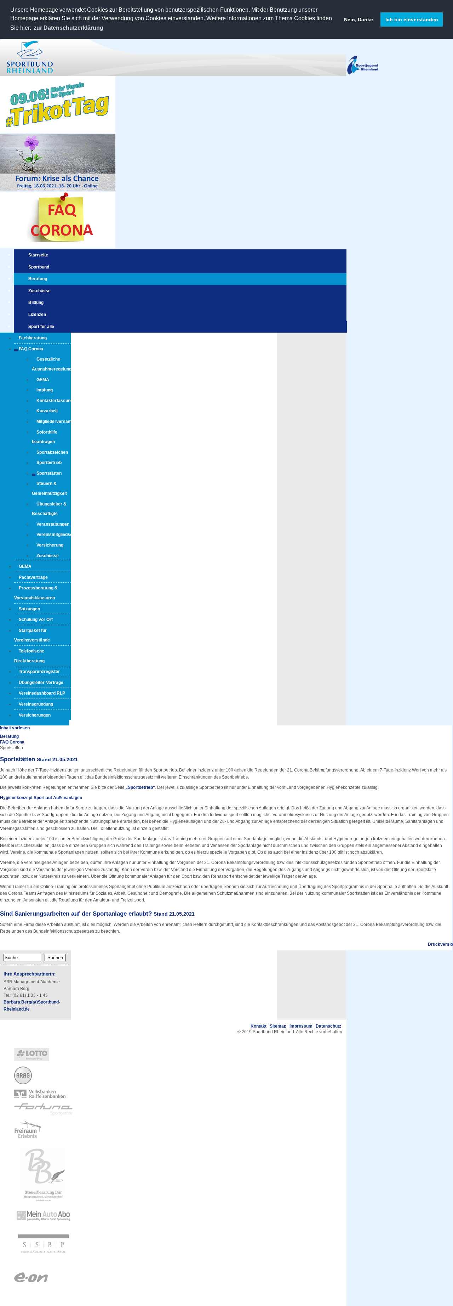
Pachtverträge (33, 577)
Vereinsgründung (36, 704)
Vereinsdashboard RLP (42, 693)
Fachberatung (33, 337)
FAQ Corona (31, 348)
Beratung (37, 278)
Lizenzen (37, 314)
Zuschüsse (39, 290)
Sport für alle (41, 326)
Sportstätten (49, 473)
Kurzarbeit (47, 410)
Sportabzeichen (52, 452)
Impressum (300, 1026)
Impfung (44, 390)
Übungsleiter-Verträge (41, 682)
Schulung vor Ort (36, 619)
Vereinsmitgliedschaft (58, 534)
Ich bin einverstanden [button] (411, 19)
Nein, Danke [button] (358, 19)
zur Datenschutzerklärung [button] (68, 28)
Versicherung (49, 545)
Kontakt (258, 1026)
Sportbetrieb (49, 462)
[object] (173, 1055)
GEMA (42, 379)
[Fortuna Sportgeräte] (43, 1114)
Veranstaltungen (52, 524)
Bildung (36, 302)
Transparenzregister (39, 671)
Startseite (38, 255)
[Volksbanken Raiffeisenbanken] (39, 1096)
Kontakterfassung (54, 400)
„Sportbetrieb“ (140, 787)
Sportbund (38, 267)
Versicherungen (35, 715)
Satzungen (29, 608)
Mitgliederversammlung (60, 421)
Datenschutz (328, 1026)
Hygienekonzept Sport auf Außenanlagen (41, 797)
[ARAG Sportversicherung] (23, 1082)
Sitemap (278, 1026)
